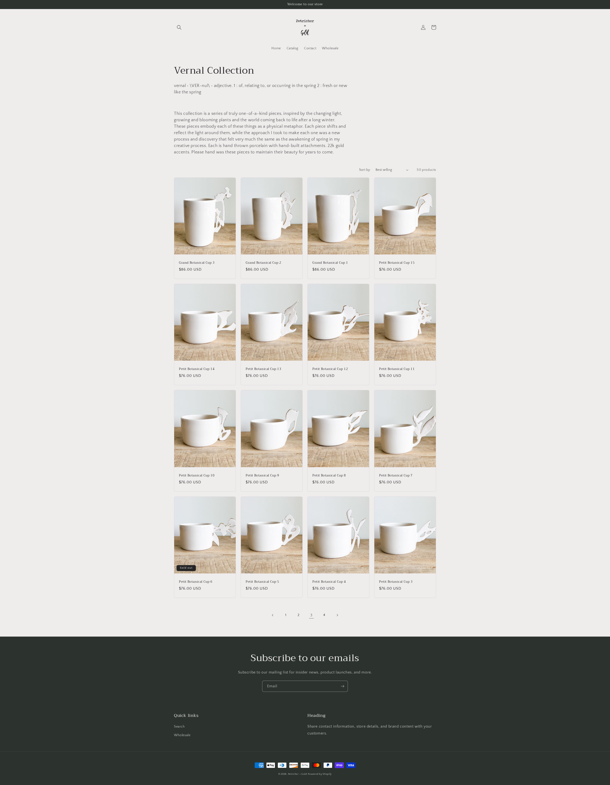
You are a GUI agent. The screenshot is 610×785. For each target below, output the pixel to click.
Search (179, 727)
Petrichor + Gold (297, 774)
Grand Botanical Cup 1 (330, 263)
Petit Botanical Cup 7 (396, 476)
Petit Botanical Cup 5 (262, 582)
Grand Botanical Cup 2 (263, 263)
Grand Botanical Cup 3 (197, 263)
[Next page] (337, 615)
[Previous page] (273, 615)
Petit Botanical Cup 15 (397, 263)
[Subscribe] (342, 686)
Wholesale (182, 735)
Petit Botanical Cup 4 (329, 582)
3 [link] (311, 615)
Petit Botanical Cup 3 (396, 582)
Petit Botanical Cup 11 (397, 369)
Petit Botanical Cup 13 (263, 369)
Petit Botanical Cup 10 (196, 476)
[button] (179, 27)
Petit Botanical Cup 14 (196, 369)
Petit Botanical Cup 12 (330, 369)
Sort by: (365, 170)
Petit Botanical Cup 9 (262, 476)
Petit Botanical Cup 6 (196, 582)
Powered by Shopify (320, 774)
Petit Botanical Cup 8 (329, 476)
